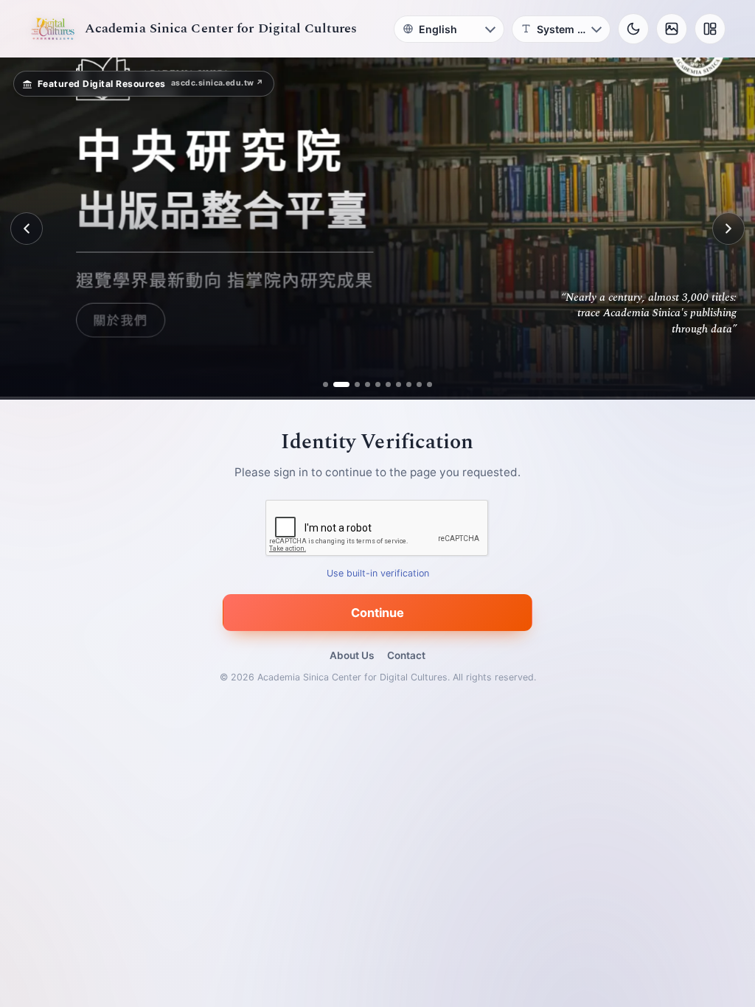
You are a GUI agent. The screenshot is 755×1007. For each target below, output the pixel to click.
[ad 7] (393, 384)
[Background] (671, 28)
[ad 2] (341, 384)
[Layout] (710, 28)
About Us (352, 655)
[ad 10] (424, 384)
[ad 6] (383, 384)
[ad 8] (403, 384)
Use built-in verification (378, 573)
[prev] (26, 228)
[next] (728, 228)
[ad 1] (331, 384)
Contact (406, 655)
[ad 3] (352, 384)
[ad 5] (372, 384)
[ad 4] (362, 384)
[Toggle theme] (633, 28)
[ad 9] (414, 384)
